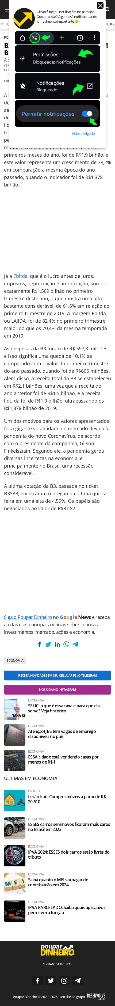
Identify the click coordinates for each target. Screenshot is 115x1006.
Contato (49, 964)
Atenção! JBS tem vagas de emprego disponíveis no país (62, 734)
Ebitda (20, 276)
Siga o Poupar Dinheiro (28, 617)
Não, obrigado (83, 133)
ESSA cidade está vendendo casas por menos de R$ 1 (63, 759)
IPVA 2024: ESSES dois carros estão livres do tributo (69, 855)
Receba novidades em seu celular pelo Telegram (57, 675)
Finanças (35, 791)
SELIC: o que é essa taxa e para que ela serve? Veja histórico (63, 708)
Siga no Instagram (64, 980)
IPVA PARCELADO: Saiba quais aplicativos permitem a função (66, 910)
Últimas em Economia (30, 778)
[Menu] (8, 9)
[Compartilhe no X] (48, 644)
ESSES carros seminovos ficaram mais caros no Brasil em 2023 (69, 827)
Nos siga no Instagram (57, 689)
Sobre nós (63, 964)
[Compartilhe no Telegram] (75, 644)
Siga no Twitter (50, 980)
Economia (15, 660)
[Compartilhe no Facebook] (40, 644)
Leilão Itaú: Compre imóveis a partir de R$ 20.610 (67, 799)
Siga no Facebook (37, 980)
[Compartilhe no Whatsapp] (66, 644)
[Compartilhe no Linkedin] (57, 644)
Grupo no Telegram (77, 980)
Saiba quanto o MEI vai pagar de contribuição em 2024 (58, 882)
